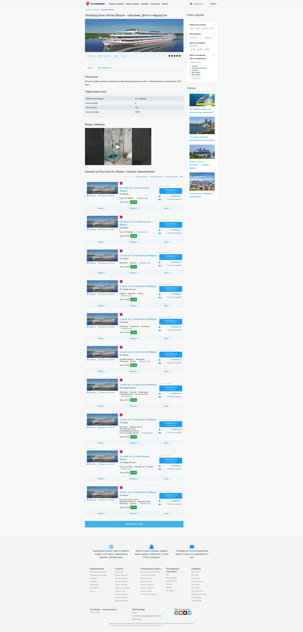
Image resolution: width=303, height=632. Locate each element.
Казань (195, 66)
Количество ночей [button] (197, 25)
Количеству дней (171, 177)
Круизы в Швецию (121, 597)
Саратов (195, 76)
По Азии (92, 591)
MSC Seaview (195, 578)
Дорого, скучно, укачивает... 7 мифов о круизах (199, 164)
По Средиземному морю (98, 575)
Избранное (197, 3)
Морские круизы (116, 3)
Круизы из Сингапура (122, 588)
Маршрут (133, 208)
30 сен (133, 365)
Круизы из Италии (121, 585)
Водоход (169, 588)
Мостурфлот (170, 591)
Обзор (90, 67)
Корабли (145, 3)
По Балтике (93, 578)
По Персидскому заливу (98, 572)
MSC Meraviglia (196, 597)
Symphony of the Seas (198, 594)
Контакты (136, 619)
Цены (166, 208)
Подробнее (170, 191)
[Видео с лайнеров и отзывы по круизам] (181, 613)
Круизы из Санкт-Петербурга (150, 572)
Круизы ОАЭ (119, 572)
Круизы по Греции (121, 578)
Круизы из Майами (147, 585)
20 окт (133, 267)
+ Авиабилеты (176, 196)
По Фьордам (94, 585)
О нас (134, 612)
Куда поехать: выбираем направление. (200, 195)
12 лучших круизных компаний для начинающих (202, 138)
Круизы (124, 56)
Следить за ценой (107, 196)
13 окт (133, 400)
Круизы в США (120, 591)
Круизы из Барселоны (148, 575)
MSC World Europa (197, 581)
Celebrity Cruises (171, 581)
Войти (213, 3)
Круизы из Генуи (146, 591)
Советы (165, 3)
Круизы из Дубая (146, 578)
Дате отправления (157, 177)
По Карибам (94, 588)
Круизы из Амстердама (148, 594)
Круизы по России (121, 575)
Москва (195, 70)
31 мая (133, 202)
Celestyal (169, 584)
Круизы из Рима (146, 581)
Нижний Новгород (199, 68)
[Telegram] (189, 613)
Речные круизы (132, 3)
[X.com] (185, 613)
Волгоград (196, 74)
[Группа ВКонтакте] (176, 613)
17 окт (133, 472)
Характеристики (104, 56)
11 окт (133, 332)
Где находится (104, 67)
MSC (167, 575)
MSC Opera (195, 575)
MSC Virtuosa (195, 572)
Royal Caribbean (171, 578)
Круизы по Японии (121, 594)
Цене (181, 177)
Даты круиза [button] (195, 34)
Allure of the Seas (197, 591)
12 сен (133, 299)
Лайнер (100, 208)
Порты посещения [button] (197, 55)
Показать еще (134, 524)
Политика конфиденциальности (146, 615)
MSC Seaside (195, 585)
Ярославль (196, 72)
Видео (116, 56)
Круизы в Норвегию (122, 601)
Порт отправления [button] (197, 58)
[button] (202, 44)
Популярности (141, 177)
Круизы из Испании (121, 581)
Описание (91, 56)
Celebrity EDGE (196, 601)
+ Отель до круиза (174, 199)
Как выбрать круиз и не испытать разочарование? (201, 111)
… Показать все (141, 198)
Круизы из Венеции (147, 588)
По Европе (93, 581)
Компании (155, 3)
